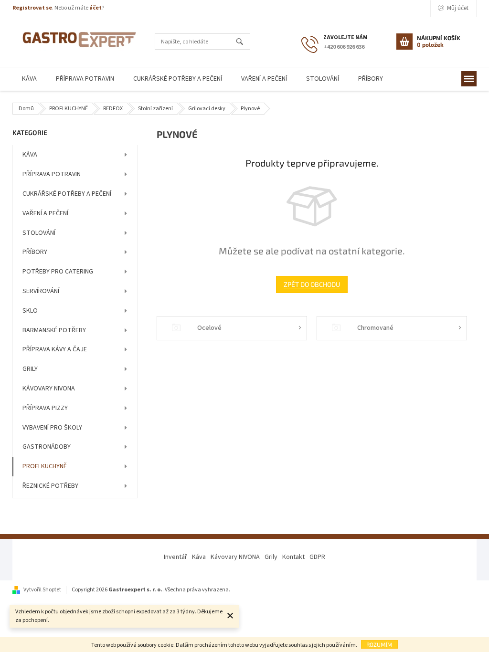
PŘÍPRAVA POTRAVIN (51, 174)
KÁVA (29, 154)
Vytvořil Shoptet (42, 590)
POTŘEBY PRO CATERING (57, 271)
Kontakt (293, 557)
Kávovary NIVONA (235, 557)
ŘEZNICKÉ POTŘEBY (50, 486)
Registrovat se (32, 8)
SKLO (30, 310)
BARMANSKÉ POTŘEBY (54, 330)
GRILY (30, 369)
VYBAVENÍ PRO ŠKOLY (52, 427)
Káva (199, 557)
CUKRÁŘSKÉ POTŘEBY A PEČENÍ (66, 194)
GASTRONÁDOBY (46, 447)
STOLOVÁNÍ (38, 233)
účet (95, 8)
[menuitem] (29, 79)
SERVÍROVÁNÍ (40, 291)
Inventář (175, 557)
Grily (271, 557)
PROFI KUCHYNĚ (44, 466)
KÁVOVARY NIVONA (48, 388)
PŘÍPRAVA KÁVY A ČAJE (54, 349)
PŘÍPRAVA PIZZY (45, 408)
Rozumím (379, 644)
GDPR (317, 557)
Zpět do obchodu (312, 284)
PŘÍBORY (34, 252)
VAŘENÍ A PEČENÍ (45, 213)
